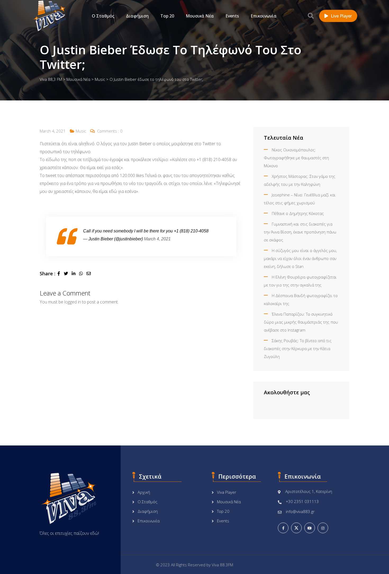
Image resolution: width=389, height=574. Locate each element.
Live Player (341, 16)
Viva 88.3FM (222, 564)
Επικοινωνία (264, 16)
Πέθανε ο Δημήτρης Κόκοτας (298, 213)
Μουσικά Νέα (200, 16)
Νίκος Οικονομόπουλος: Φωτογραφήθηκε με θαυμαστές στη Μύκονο (296, 157)
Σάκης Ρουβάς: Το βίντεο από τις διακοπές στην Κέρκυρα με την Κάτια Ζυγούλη (298, 348)
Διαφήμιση (137, 16)
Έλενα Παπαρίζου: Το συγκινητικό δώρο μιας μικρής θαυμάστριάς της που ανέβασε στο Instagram (301, 322)
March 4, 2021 (157, 239)
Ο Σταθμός (103, 16)
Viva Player (226, 492)
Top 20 (167, 16)
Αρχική (144, 492)
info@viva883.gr (300, 511)
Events (232, 16)
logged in (72, 302)
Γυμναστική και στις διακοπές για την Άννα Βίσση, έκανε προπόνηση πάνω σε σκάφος (300, 231)
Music (81, 131)
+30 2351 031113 (302, 501)
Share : (47, 273)
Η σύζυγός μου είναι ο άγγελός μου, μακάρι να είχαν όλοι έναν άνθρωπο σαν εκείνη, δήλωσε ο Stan (300, 258)
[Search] (311, 15)
